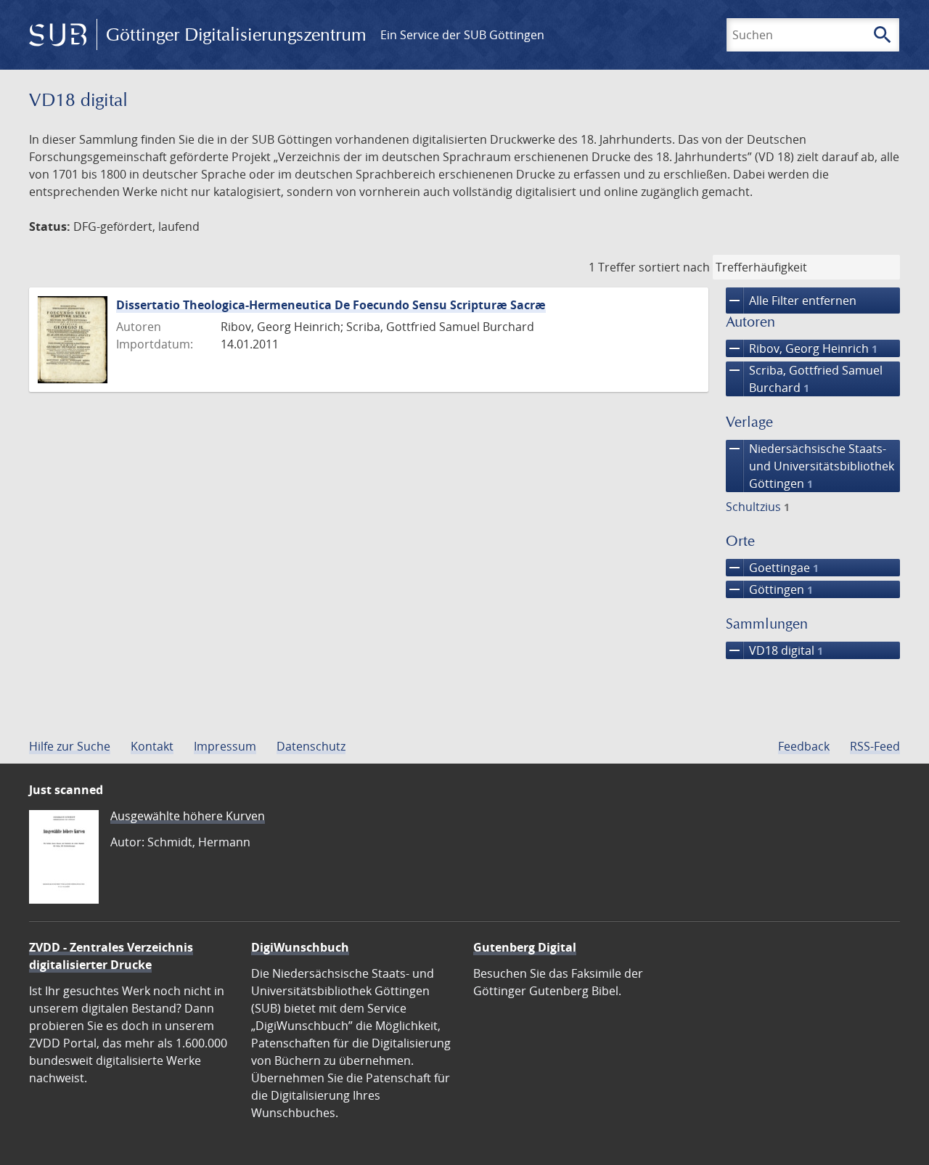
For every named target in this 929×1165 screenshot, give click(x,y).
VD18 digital (774, 650)
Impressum (225, 746)
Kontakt (152, 746)
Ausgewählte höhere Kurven (187, 816)
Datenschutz (311, 746)
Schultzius (758, 507)
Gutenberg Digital (524, 947)
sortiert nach (674, 267)
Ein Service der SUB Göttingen (462, 35)
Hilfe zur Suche (69, 746)
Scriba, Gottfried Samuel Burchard (804, 378)
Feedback (804, 746)
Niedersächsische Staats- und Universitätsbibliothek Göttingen (810, 465)
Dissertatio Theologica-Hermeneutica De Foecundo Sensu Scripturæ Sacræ (331, 305)
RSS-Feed (875, 746)
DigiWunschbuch (300, 947)
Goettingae (772, 567)
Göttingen (769, 589)
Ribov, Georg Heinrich (801, 348)
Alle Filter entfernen (791, 300)
